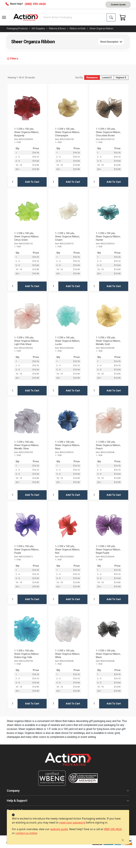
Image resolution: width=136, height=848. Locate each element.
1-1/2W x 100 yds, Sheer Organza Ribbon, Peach (108, 445)
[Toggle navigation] (4, 17)
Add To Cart (32, 181)
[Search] (111, 17)
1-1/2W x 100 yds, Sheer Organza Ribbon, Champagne (67, 132)
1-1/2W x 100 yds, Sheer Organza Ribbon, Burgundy (26, 132)
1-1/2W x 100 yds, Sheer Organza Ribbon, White (67, 654)
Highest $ (121, 77)
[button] (4, 17)
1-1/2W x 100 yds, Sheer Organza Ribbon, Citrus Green (26, 236)
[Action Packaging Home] (68, 761)
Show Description (109, 41)
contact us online (26, 833)
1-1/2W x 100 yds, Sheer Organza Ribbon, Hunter (108, 236)
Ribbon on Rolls (78, 28)
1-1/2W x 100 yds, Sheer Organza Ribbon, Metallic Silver (26, 445)
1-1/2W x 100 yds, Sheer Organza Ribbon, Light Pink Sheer (26, 341)
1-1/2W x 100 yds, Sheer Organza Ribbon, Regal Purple (108, 549)
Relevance (92, 77)
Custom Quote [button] (118, 4)
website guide (59, 829)
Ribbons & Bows (57, 28)
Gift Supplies (38, 28)
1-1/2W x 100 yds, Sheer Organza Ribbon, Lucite (67, 341)
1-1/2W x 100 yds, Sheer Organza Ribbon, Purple (26, 549)
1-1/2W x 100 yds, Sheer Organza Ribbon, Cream (67, 236)
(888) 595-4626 (113, 829)
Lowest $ (107, 77)
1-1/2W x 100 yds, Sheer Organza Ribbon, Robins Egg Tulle (26, 654)
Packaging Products (17, 28)
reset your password (72, 822)
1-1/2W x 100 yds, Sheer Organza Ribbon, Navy (67, 445)
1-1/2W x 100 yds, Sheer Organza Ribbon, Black (108, 654)
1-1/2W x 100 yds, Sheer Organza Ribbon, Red (67, 549)
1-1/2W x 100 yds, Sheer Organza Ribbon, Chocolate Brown (108, 132)
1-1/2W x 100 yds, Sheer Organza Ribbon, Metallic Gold (108, 341)
